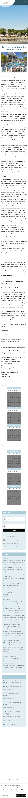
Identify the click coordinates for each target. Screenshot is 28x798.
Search (22, 2)
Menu (25, 2)
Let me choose (4, 795)
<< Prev (4, 385)
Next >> (4, 445)
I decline (18, 795)
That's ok (24, 795)
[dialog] (14, 791)
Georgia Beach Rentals (6, 3)
